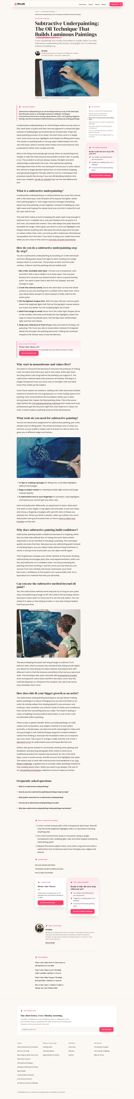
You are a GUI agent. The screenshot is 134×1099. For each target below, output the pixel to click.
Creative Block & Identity (25, 1075)
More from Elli (50, 943)
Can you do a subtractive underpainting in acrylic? (39, 803)
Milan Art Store (99, 1055)
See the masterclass (28, 353)
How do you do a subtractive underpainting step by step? (98, 114)
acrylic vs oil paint (43, 179)
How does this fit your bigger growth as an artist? (101, 136)
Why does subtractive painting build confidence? (100, 127)
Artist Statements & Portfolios (27, 1047)
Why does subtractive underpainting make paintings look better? (45, 808)
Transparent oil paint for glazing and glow (49, 869)
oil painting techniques (30, 770)
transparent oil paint (67, 675)
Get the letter (106, 1029)
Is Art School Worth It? (24, 1079)
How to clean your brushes (44, 872)
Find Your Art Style (23, 1051)
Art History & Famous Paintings (27, 1083)
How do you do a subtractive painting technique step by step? (44, 792)
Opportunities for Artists (51, 1055)
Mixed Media (21, 1071)
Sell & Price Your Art (23, 1059)
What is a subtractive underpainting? (34, 786)
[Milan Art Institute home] (19, 4)
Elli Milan (44, 51)
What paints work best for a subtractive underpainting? (41, 797)
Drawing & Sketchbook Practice (27, 1067)
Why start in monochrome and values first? (101, 119)
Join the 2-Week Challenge (101, 175)
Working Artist (47, 1047)
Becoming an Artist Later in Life (27, 1055)
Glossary (71, 1051)
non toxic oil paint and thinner (62, 239)
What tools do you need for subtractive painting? (101, 123)
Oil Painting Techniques (48, 11)
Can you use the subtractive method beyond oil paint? (101, 131)
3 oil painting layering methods (46, 403)
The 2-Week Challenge (102, 1051)
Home (37, 11)
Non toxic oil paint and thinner (45, 865)
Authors (71, 1055)
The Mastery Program (101, 1047)
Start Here (71, 1047)
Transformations (48, 1051)
